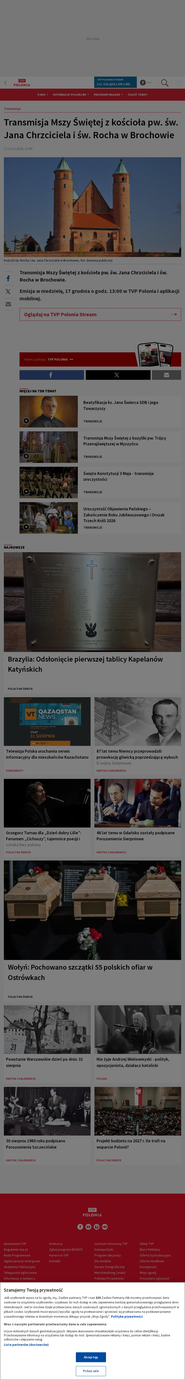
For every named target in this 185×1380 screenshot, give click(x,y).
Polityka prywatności (127, 1316)
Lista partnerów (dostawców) (26, 1345)
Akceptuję (91, 1357)
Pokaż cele (91, 1371)
